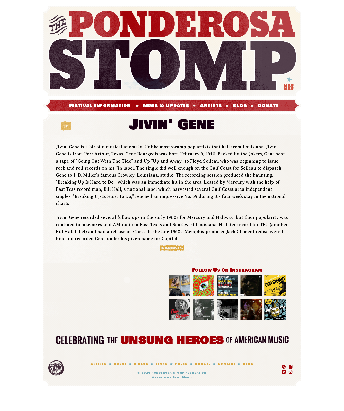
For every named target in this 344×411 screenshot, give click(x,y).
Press (181, 364)
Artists (211, 105)
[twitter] (283, 370)
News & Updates (166, 105)
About (120, 364)
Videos (141, 364)
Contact (226, 364)
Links (162, 364)
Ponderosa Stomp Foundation (179, 373)
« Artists (172, 248)
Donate (268, 105)
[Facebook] (290, 365)
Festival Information (100, 105)
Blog (240, 105)
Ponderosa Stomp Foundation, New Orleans (56, 368)
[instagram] (290, 370)
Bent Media (183, 378)
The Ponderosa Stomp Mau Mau (172, 51)
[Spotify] (283, 365)
